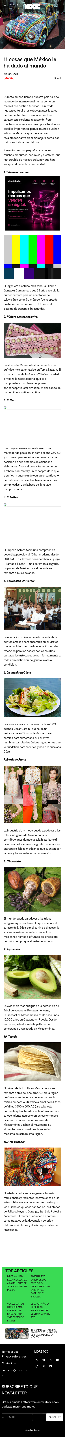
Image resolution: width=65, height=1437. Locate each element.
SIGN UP (54, 1417)
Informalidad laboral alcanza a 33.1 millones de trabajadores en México (17, 1283)
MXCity (9, 78)
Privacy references (14, 1356)
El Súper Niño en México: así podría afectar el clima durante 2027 (40, 1311)
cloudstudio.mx (32, 1430)
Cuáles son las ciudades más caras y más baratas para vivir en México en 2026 (15, 1312)
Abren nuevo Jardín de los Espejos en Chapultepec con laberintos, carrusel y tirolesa (40, 1286)
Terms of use (10, 1351)
